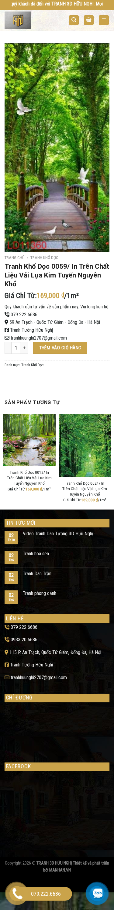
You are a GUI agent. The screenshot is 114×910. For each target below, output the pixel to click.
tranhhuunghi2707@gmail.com (39, 338)
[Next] (110, 460)
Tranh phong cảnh (39, 593)
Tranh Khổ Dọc (44, 257)
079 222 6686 (24, 314)
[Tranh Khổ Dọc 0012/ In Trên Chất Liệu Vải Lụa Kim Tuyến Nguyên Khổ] (29, 440)
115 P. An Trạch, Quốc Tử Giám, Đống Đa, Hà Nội (55, 652)
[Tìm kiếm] (74, 20)
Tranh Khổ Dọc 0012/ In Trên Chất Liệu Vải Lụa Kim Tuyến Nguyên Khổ (29, 477)
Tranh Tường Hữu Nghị (31, 330)
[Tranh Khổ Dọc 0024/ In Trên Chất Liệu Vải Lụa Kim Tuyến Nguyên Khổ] (85, 445)
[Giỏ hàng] (89, 20)
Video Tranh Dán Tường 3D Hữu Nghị (58, 533)
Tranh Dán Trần (37, 573)
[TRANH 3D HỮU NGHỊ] (28, 20)
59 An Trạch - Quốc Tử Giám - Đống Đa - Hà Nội (54, 322)
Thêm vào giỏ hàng (60, 347)
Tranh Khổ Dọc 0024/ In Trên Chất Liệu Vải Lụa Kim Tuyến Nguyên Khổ (84, 488)
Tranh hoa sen (36, 553)
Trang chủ (15, 257)
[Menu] (104, 20)
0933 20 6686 (24, 640)
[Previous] (4, 460)
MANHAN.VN (60, 870)
